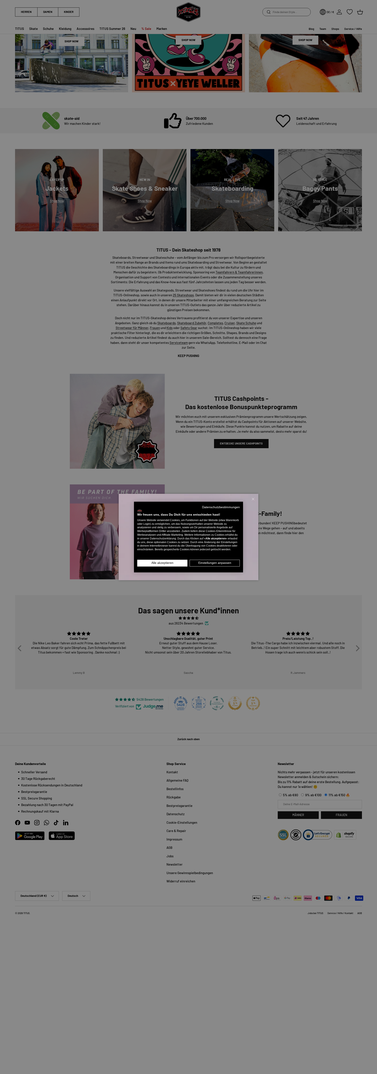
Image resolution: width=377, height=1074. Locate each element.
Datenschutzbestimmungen (221, 507)
